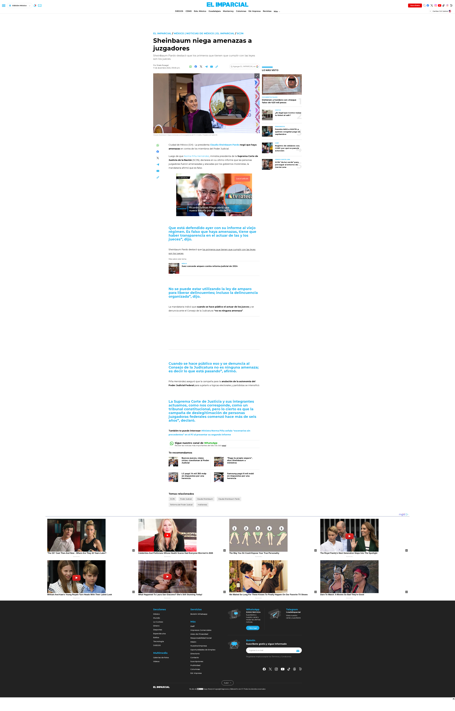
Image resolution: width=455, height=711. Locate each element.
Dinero (156, 626)
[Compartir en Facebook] (196, 66)
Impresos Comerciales (200, 630)
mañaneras (202, 505)
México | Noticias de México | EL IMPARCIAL (204, 33)
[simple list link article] (282, 85)
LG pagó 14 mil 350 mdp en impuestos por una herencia (194, 475)
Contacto (194, 657)
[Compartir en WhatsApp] (190, 66)
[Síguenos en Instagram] (436, 5)
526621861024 (253, 612)
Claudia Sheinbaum (205, 499)
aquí (224, 445)
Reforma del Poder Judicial (181, 505)
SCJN (240, 33)
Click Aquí (253, 628)
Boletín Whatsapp (198, 614)
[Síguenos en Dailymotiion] (300, 669)
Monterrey (228, 11)
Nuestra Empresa (198, 646)
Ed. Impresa (255, 11)
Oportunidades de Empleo (202, 650)
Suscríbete (415, 5)
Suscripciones (196, 661)
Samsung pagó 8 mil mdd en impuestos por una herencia (240, 475)
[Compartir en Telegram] (206, 66)
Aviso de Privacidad (199, 634)
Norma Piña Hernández (196, 156)
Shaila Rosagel (163, 65)
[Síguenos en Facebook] (428, 5)
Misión (193, 642)
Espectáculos (159, 633)
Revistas (267, 11)
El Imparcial (162, 33)
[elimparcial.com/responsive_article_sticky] (453, 698)
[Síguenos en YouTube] (439, 5)
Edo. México (200, 11)
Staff (192, 626)
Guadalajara (215, 11)
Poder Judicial (186, 499)
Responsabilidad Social (201, 638)
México (156, 614)
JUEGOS (179, 11)
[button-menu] (3, 5)
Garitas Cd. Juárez (440, 11)
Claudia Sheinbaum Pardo (229, 499)
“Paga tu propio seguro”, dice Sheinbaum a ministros (239, 460)
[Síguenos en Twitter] (432, 5)
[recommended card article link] (174, 268)
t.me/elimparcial (293, 612)
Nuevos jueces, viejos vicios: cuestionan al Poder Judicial (195, 460)
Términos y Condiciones (281, 657)
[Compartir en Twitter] (201, 66)
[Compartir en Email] (211, 66)
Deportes (157, 630)
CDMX (189, 11)
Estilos (156, 637)
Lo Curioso (158, 622)
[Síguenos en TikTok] (443, 5)
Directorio (195, 653)
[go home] (161, 687)
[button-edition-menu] (431, 11)
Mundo (156, 618)
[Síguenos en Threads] (447, 5)
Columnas (241, 11)
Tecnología (158, 641)
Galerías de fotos (161, 657)
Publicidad (195, 665)
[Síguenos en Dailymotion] (451, 5)
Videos (156, 661)
